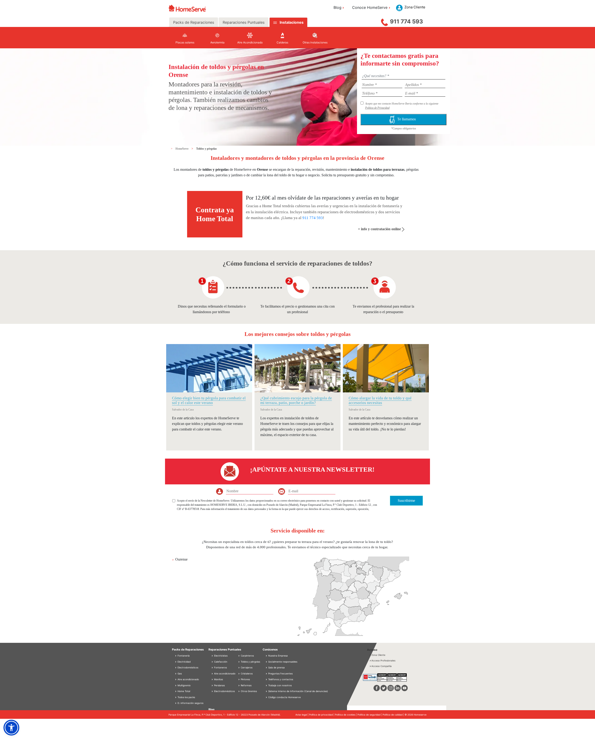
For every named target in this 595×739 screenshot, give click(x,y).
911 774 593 (406, 21)
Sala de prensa (276, 667)
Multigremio (184, 685)
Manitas (218, 679)
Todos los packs (186, 697)
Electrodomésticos (187, 667)
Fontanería (183, 655)
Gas (179, 673)
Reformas (245, 685)
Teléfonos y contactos (280, 679)
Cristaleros (246, 673)
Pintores (245, 679)
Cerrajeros (246, 667)
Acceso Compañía (381, 666)
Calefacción (220, 661)
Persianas (219, 685)
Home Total (183, 691)
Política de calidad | (394, 714)
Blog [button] (337, 7)
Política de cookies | (346, 714)
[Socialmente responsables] (266, 661)
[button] (11, 727)
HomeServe (182, 148)
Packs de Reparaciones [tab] (193, 22)
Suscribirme (406, 501)
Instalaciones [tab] (292, 22)
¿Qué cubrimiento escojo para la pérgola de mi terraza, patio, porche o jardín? (296, 400)
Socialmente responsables (282, 661)
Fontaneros (220, 667)
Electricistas (220, 655)
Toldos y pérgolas (206, 148)
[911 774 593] (384, 21)
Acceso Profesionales (383, 660)
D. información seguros (190, 703)
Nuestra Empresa (278, 655)
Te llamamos (407, 119)
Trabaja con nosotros (280, 685)
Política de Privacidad (377, 107)
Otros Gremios (248, 691)
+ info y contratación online (380, 229)
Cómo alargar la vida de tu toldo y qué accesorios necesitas (380, 400)
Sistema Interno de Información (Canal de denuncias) (298, 691)
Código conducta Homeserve (284, 697)
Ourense (181, 559)
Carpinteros (247, 655)
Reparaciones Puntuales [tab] (243, 22)
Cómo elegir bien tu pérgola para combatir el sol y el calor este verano (209, 400)
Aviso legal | (302, 714)
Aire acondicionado (188, 679)
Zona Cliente (378, 655)
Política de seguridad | (370, 714)
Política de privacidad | (322, 714)
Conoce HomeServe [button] (369, 7)
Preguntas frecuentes (280, 673)
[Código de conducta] (266, 697)
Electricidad (184, 661)
